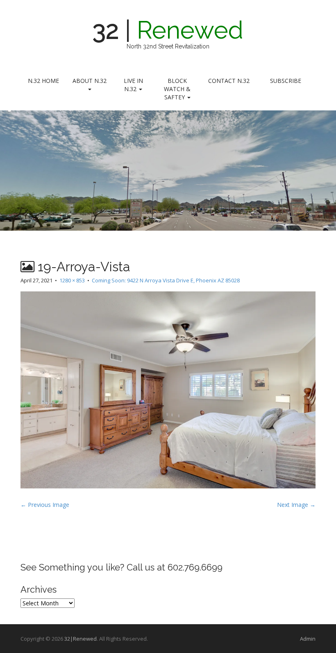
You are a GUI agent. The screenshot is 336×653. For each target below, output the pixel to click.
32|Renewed (80, 638)
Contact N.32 (229, 81)
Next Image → (296, 505)
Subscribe (285, 81)
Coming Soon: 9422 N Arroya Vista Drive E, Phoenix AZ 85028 (166, 280)
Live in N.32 (133, 85)
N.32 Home (43, 81)
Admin (308, 638)
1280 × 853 (72, 280)
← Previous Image (44, 505)
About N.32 (90, 81)
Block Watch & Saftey (177, 89)
